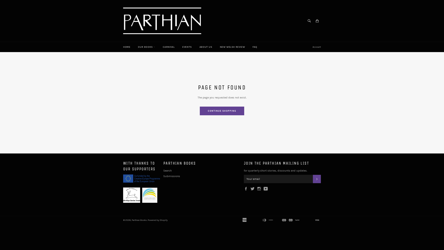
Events (187, 46)
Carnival (169, 46)
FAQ (255, 46)
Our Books (145, 46)
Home (126, 46)
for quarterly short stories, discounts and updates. (275, 170)
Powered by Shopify (158, 220)
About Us (205, 46)
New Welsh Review (232, 46)
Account (317, 47)
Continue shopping (222, 111)
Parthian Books (139, 220)
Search (167, 170)
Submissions (171, 176)
